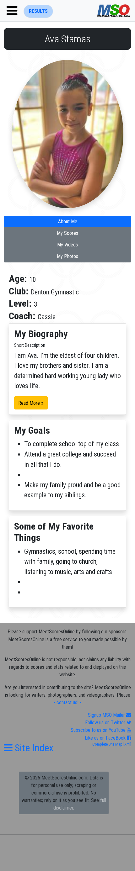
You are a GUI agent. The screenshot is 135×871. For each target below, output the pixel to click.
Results (38, 11)
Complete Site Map (107, 744)
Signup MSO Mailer (107, 715)
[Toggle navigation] (12, 10)
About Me (67, 221)
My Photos (67, 256)
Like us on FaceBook (106, 738)
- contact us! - (67, 702)
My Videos (67, 245)
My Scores (67, 233)
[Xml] (126, 744)
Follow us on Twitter (106, 723)
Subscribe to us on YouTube (99, 730)
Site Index (33, 748)
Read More (31, 402)
